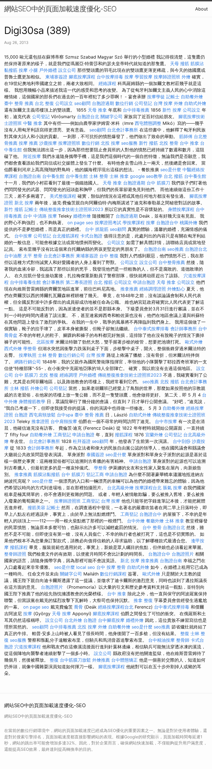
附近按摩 (32, 156)
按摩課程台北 (148, 487)
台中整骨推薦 (171, 262)
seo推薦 (175, 249)
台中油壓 (13, 255)
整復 (184, 633)
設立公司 (67, 70)
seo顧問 (82, 103)
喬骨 (78, 607)
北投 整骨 (168, 143)
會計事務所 (53, 282)
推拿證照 (40, 421)
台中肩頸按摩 (64, 421)
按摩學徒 (156, 96)
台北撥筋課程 (65, 236)
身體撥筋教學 (32, 401)
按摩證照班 (69, 143)
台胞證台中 (167, 222)
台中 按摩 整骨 (111, 567)
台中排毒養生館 (25, 282)
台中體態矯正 (124, 660)
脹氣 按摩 (172, 487)
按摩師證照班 (167, 77)
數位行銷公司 (71, 355)
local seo (85, 567)
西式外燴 (13, 348)
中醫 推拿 (32, 123)
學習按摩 (143, 77)
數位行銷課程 (113, 574)
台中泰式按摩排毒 (151, 328)
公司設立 (64, 103)
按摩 (128, 77)
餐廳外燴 (155, 521)
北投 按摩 (110, 143)
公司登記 (143, 103)
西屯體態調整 (148, 123)
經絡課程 (107, 83)
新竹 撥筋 (148, 143)
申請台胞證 (144, 282)
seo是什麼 (170, 169)
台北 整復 (44, 103)
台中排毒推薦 (136, 110)
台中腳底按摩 (111, 620)
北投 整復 (48, 375)
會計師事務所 (183, 328)
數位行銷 (124, 103)
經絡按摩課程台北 (115, 607)
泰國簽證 (95, 454)
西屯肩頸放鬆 (42, 414)
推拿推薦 (129, 289)
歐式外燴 (194, 342)
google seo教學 (146, 176)
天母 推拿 (97, 110)
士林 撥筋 (19, 388)
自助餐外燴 (192, 96)
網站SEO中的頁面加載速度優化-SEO (60, 8)
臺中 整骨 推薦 (18, 103)
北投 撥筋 (169, 381)
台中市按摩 (166, 421)
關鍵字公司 (111, 116)
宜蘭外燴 (154, 434)
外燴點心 (176, 289)
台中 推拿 (189, 143)
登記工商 (95, 474)
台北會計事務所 (122, 130)
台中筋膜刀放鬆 (75, 660)
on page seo (80, 222)
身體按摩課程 (181, 209)
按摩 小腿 (28, 70)
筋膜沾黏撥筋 (46, 474)
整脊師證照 (15, 554)
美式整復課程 (63, 196)
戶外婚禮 (48, 70)
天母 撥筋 (179, 63)
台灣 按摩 (163, 103)
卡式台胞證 (91, 236)
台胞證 (21, 414)
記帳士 (172, 96)
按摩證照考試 (108, 222)
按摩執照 (27, 355)
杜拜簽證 (82, 441)
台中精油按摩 (161, 640)
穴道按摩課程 (27, 646)
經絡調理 (68, 375)
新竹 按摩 (171, 110)
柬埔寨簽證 (56, 77)
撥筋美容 (36, 507)
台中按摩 (23, 236)
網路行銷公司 (27, 361)
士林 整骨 (98, 176)
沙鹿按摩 (48, 143)
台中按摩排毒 (110, 77)
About (201, 9)
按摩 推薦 (28, 143)
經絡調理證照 (152, 289)
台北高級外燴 (120, 487)
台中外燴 (136, 521)
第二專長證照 (79, 282)
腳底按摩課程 (82, 77)
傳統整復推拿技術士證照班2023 (71, 209)
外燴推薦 (101, 660)
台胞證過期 (103, 103)
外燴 (186, 77)
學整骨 (29, 348)
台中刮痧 (181, 441)
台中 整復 (108, 255)
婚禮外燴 (82, 216)
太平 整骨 (32, 255)
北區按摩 (45, 342)
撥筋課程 (123, 434)
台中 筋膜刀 (158, 183)
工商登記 (62, 434)
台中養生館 (53, 176)
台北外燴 (73, 620)
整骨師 (182, 640)
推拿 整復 (143, 600)
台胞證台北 (88, 116)
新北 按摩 (23, 202)
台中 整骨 (151, 527)
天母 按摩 (61, 613)
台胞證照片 (183, 554)
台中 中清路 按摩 (40, 216)
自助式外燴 (195, 103)
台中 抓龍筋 (96, 229)
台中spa (65, 414)
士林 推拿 (119, 176)
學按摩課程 (134, 222)
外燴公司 (39, 388)
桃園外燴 (188, 222)
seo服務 (129, 143)
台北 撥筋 (173, 176)
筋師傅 (185, 136)
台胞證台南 (30, 176)
